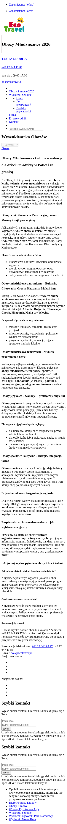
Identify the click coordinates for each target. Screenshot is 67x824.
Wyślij (6, 728)
